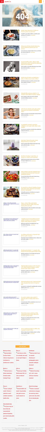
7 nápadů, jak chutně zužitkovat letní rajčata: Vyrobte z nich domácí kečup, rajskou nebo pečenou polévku (30, 220)
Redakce (23, 425)
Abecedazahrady (7, 404)
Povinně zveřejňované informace (31, 430)
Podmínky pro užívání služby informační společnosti (23, 429)
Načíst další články (22, 346)
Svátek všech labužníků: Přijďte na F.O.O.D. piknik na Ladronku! (29, 31)
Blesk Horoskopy (33, 386)
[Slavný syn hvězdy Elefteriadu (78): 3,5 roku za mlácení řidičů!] (21, 378)
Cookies (10, 430)
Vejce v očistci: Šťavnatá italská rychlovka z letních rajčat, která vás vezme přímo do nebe (30, 204)
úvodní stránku (25, 23)
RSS (26, 425)
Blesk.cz (5, 368)
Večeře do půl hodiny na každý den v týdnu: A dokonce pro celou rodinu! (30, 78)
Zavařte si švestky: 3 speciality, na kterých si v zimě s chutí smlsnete (29, 156)
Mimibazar (31, 350)
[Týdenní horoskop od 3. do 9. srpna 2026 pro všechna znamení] (34, 378)
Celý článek (33, 35)
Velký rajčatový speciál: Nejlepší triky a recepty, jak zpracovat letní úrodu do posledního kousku (30, 173)
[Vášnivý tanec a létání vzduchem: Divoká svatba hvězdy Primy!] (8, 378)
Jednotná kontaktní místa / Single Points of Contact (19, 430)
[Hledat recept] (40, 1)
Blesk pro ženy (7, 350)
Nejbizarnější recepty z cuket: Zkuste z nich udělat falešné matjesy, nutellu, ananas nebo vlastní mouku (30, 267)
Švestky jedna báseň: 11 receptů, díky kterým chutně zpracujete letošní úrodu (31, 250)
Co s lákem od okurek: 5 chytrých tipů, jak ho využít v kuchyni (30, 235)
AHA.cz (18, 368)
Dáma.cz (31, 368)
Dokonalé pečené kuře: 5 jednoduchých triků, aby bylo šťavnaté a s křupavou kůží (31, 283)
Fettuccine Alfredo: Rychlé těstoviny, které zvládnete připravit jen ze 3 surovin (30, 47)
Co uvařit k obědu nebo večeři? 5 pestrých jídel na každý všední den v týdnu (30, 299)
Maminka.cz (19, 386)
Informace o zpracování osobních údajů (36, 429)
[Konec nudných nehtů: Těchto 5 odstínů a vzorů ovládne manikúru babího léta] (8, 396)
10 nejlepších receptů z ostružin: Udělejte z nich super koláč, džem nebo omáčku (30, 126)
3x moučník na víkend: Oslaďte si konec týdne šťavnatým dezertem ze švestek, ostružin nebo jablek (31, 189)
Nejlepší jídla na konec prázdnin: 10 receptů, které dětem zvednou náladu (30, 94)
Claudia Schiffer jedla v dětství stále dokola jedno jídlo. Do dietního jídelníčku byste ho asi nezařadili (31, 63)
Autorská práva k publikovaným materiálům (9, 429)
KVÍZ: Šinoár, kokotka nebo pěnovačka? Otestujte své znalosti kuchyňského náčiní (30, 110)
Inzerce (19, 425)
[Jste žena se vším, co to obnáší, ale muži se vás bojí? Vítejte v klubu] (21, 360)
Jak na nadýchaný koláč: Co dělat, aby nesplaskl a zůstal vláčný (30, 329)
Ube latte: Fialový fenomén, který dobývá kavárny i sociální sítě (29, 141)
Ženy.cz (18, 350)
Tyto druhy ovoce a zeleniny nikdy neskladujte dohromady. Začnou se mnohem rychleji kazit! (29, 314)
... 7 (22, 343)
